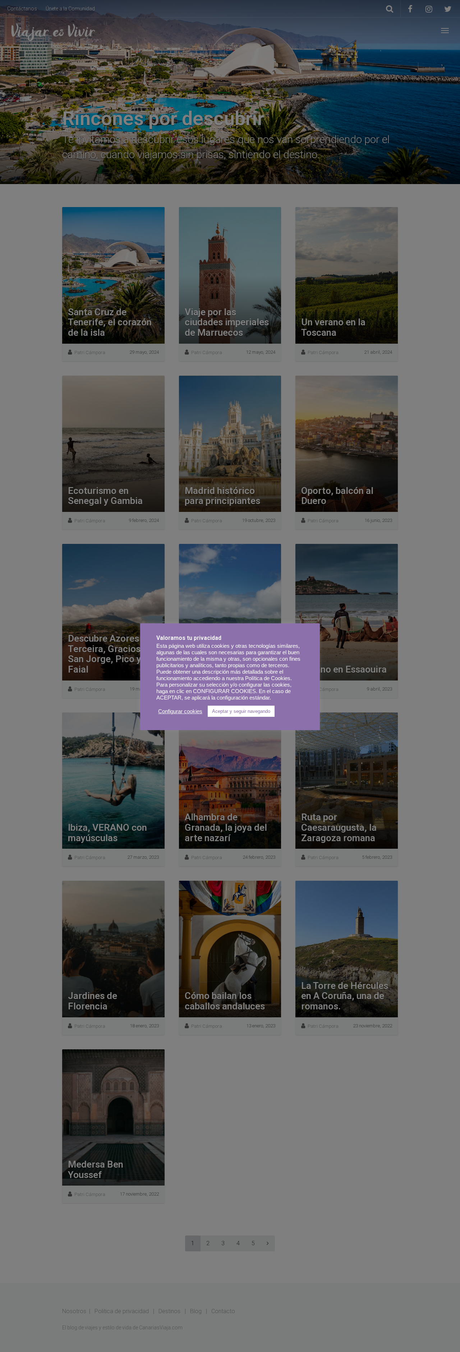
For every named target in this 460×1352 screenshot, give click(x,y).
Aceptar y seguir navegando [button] (241, 711)
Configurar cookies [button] (180, 711)
